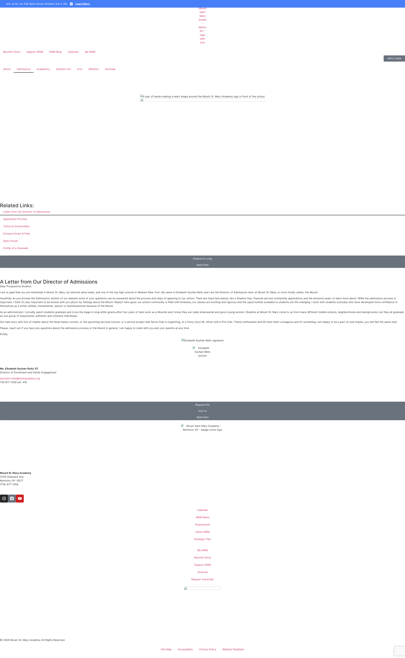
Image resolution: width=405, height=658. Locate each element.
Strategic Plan (202, 539)
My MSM (90, 51)
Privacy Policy (207, 649)
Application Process (15, 219)
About (6, 69)
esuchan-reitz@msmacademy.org (20, 378)
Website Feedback (233, 649)
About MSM (203, 531)
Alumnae (110, 69)
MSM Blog (55, 51)
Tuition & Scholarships (16, 226)
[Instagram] (4, 499)
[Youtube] (20, 499)
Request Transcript (202, 579)
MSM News (202, 517)
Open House (10, 240)
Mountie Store (11, 51)
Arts (79, 69)
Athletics (93, 69)
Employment (202, 524)
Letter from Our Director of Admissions (26, 211)
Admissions (23, 69)
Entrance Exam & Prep (16, 233)
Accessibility (185, 649)
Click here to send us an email (18, 490)
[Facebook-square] (12, 499)
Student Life (63, 69)
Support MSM (34, 51)
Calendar (73, 51)
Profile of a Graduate (15, 248)
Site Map (166, 649)
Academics (43, 69)
